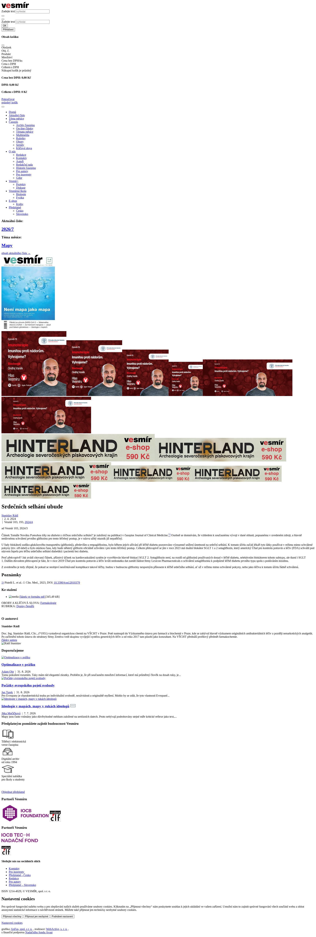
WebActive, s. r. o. (56, 929)
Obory (20, 141)
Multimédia (22, 135)
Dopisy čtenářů (25, 606)
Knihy (19, 204)
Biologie (21, 194)
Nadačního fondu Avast (38, 932)
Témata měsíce (24, 131)
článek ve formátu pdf (32, 596)
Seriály (20, 144)
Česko (19, 210)
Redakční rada (24, 164)
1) (2, 582)
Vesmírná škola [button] (17, 191)
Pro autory (22, 171)
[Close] (2, 45)
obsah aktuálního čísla (16, 253)
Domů (12, 112)
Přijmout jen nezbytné (36, 916)
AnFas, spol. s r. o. (21, 929)
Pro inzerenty (23, 174)
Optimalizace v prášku (18, 664)
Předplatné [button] (15, 207)
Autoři (20, 161)
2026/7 (7, 229)
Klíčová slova (24, 148)
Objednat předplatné (13, 791)
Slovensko (22, 214)
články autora (9, 640)
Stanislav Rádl (9, 515)
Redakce (21, 154)
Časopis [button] (13, 121)
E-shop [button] (13, 200)
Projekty (21, 184)
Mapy (6, 245)
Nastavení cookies (11, 922)
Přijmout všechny (12, 916)
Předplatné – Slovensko (22, 885)
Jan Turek (7, 692)
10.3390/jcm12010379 (67, 582)
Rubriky (21, 138)
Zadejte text (8, 11)
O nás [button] (12, 151)
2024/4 (29, 522)
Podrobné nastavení (62, 916)
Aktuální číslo (17, 115)
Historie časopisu (26, 167)
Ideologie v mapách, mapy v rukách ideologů (35, 706)
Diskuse (20, 187)
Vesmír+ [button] (13, 181)
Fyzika (20, 197)
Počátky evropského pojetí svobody (28, 685)
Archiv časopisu (25, 125)
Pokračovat (7, 99)
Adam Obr (7, 671)
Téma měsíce (16, 118)
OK (4, 25)
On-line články (24, 128)
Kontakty (21, 158)
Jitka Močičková (10, 713)
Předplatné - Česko (20, 875)
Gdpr (19, 177)
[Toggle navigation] (2, 106)
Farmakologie (48, 602)
